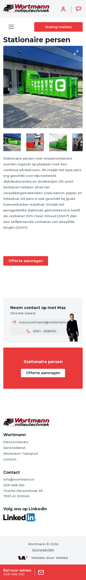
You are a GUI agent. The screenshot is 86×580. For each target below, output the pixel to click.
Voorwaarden (43, 550)
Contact (10, 459)
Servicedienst (14, 448)
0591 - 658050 (44, 331)
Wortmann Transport (20, 454)
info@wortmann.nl (18, 479)
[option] (43, 87)
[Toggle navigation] (11, 26)
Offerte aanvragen (26, 261)
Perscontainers (15, 442)
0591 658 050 (13, 485)
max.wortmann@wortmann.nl (44, 322)
